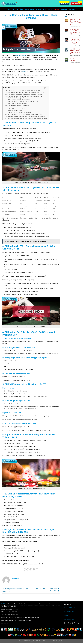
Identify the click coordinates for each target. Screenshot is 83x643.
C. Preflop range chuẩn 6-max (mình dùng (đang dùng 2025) (24, 101)
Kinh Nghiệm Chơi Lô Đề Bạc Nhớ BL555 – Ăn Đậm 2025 (75, 51)
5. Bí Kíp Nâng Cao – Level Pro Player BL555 (17, 105)
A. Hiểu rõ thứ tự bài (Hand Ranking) (18, 98)
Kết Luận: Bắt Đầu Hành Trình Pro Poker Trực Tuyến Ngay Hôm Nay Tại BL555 (26, 118)
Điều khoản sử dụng (69, 611)
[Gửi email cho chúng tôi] (68, 623)
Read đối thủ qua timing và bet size (18, 108)
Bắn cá (50, 9)
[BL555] (9, 3)
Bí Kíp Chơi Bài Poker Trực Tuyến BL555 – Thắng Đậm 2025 (75, 42)
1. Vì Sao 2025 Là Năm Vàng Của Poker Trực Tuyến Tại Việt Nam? (23, 90)
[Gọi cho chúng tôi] (70, 623)
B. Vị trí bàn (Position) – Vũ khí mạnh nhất (20, 99)
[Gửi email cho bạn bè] (31, 569)
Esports (38, 9)
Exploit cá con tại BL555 (16, 110)
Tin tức (56, 9)
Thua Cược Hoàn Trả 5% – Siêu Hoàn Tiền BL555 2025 (75, 32)
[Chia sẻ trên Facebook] (25, 569)
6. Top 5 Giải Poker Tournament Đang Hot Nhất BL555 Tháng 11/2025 (24, 114)
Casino (26, 9)
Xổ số (32, 9)
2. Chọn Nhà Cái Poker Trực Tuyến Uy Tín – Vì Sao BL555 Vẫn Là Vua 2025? (26, 92)
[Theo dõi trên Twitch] (78, 623)
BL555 (8, 9)
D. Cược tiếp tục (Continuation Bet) (18, 103)
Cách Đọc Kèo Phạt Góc (74, 59)
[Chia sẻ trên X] (28, 569)
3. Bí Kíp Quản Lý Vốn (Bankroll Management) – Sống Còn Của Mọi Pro (24, 94)
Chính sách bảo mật (69, 608)
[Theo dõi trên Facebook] (64, 623)
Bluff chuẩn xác (14, 107)
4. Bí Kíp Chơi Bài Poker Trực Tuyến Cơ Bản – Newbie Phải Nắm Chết (24, 96)
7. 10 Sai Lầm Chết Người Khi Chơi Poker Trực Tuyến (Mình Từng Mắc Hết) (25, 116)
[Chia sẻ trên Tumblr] (37, 569)
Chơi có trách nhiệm (69, 619)
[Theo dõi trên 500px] (76, 623)
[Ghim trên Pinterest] (34, 569)
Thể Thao (15, 9)
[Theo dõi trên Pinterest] (72, 623)
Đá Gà (44, 9)
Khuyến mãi (72, 9)
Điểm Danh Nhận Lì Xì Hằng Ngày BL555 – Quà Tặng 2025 (75, 22)
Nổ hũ (21, 9)
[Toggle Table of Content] (45, 88)
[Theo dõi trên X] (66, 623)
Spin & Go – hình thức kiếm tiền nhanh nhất (20, 112)
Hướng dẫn (64, 9)
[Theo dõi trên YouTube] (74, 623)
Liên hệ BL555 (67, 615)
